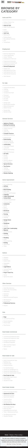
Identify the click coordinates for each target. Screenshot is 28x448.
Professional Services (9, 303)
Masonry (6, 230)
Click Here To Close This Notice (14, 444)
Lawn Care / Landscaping (10, 228)
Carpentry (6, 194)
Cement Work (7, 198)
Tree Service (7, 166)
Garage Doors (7, 220)
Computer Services (9, 133)
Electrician (6, 210)
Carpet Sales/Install (9, 196)
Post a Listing (18, 435)
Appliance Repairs (8, 123)
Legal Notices (7, 266)
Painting (6, 233)
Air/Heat (6, 186)
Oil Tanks (6, 153)
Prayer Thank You (8, 272)
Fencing (6, 214)
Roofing (6, 242)
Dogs (5, 317)
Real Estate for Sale (9, 375)
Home (6, 435)
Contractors (7, 204)
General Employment (9, 66)
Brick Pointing (7, 189)
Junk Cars (6, 33)
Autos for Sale (7, 25)
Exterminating (7, 139)
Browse (12, 435)
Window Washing (8, 173)
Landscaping (7, 144)
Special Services (8, 164)
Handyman (6, 223)
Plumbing (6, 237)
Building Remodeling (9, 125)
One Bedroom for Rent (9, 404)
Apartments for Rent (9, 393)
